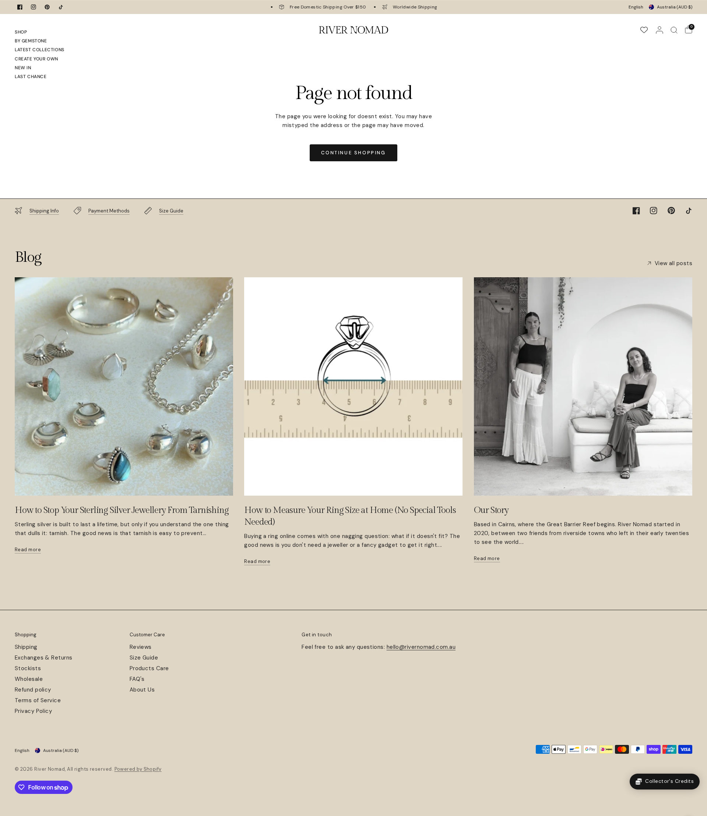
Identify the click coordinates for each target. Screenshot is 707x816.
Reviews (141, 647)
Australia (674, 7)
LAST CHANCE (31, 77)
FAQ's (137, 679)
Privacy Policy (33, 711)
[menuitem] (39, 33)
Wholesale (29, 679)
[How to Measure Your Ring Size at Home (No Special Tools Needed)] (353, 386)
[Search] (674, 30)
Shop (21, 32)
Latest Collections (39, 50)
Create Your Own (36, 59)
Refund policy (33, 689)
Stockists (28, 668)
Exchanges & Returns (44, 657)
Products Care (149, 668)
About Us (142, 689)
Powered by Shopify (138, 769)
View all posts (673, 263)
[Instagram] (34, 7)
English (636, 7)
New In (23, 68)
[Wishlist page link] (644, 30)
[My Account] (659, 30)
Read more (28, 549)
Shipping (26, 647)
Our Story (491, 510)
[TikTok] (61, 7)
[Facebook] (20, 7)
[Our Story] (583, 386)
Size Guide (144, 657)
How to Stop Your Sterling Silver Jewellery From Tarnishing (121, 510)
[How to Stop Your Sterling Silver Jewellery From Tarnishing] (124, 386)
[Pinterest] (47, 7)
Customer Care (147, 634)
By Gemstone (31, 41)
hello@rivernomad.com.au (421, 647)
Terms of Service (38, 700)
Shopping (25, 634)
